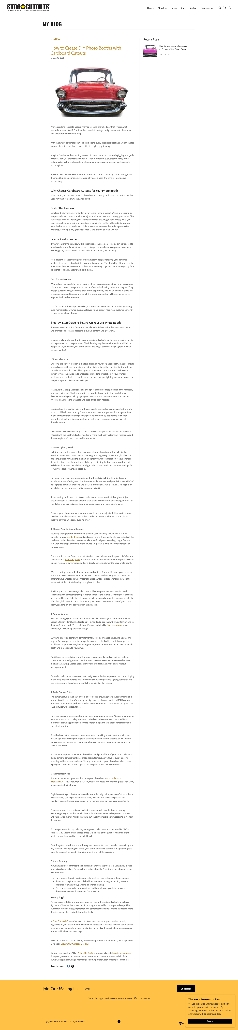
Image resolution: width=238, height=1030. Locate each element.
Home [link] (150, 8)
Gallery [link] (193, 8)
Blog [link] (183, 8)
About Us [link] (163, 8)
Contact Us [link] (207, 8)
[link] (28, 7)
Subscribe (186, 988)
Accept (210, 1021)
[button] (229, 7)
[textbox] (128, 988)
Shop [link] (174, 8)
